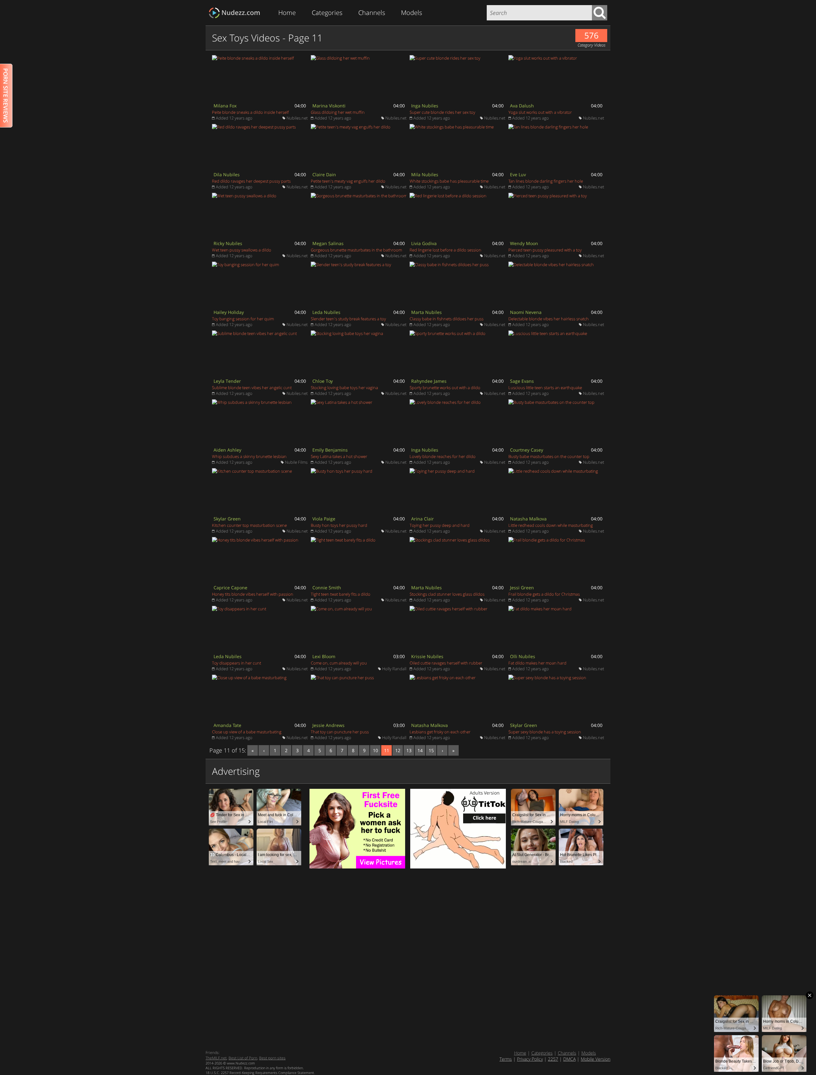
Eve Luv (518, 174)
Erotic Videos (236, 13)
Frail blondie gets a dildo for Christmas (544, 594)
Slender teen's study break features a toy (348, 319)
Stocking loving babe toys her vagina (344, 387)
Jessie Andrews (328, 725)
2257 (553, 1059)
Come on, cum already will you (339, 663)
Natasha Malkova (528, 519)
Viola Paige (323, 519)
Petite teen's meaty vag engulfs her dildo (348, 181)
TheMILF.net (216, 1058)
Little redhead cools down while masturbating (550, 525)
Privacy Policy (530, 1059)
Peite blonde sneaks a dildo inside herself (250, 112)
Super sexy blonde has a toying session (544, 732)
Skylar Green (227, 519)
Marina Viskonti (329, 106)
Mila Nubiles (424, 174)
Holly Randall (394, 669)
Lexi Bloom (323, 656)
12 (397, 750)
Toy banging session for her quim (243, 319)
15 (431, 750)
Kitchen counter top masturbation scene (249, 525)
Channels (371, 12)
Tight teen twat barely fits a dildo (340, 594)
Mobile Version (595, 1059)
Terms (505, 1059)
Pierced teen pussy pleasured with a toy (545, 250)
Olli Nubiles (522, 656)
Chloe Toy (322, 381)
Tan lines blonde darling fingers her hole (545, 181)
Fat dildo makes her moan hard (537, 663)
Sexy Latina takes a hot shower (339, 456)
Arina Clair (422, 519)
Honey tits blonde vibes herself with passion (252, 594)
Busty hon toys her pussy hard (339, 525)
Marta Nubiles (426, 312)
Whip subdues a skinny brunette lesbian (249, 456)
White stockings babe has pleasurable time (449, 181)
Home (287, 12)
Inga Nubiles (424, 106)
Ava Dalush (522, 106)
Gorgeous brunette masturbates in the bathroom (356, 250)
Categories (327, 12)
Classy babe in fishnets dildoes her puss (447, 319)
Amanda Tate (227, 725)
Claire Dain (324, 174)
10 (375, 750)
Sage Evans (522, 381)
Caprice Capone (230, 588)
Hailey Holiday (229, 312)
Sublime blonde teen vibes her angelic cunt (252, 387)
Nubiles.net (297, 118)
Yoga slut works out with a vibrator (540, 112)
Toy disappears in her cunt (236, 663)
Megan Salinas (328, 243)
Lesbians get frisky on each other (440, 732)
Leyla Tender (227, 381)
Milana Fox (225, 106)
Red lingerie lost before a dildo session (445, 250)
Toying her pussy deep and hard (440, 525)
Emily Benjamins (330, 450)
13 (409, 750)
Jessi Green (522, 588)
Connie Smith (326, 588)
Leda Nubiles (326, 312)
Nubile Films (296, 462)
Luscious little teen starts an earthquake (545, 387)
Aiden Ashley (227, 450)
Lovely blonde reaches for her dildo (443, 456)
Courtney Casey (526, 450)
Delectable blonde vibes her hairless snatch (548, 319)
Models (411, 12)
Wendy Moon (524, 243)
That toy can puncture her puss (340, 732)
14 (420, 750)
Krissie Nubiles (427, 656)
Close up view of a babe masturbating (246, 732)
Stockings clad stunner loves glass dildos (447, 594)
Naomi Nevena (526, 312)
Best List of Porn (243, 1058)
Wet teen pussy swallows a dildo (241, 250)
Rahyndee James (429, 381)
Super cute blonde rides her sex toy (442, 112)
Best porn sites (272, 1058)
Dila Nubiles (227, 174)
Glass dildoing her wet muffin (338, 112)
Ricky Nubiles (228, 243)
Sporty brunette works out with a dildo (445, 387)
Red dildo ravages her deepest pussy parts (251, 181)
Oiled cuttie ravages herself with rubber (446, 663)
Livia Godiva (424, 243)
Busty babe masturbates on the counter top (548, 456)
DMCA (569, 1059)
